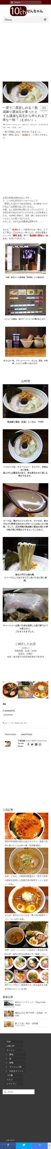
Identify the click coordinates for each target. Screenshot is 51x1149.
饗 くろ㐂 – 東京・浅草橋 (26, 1023)
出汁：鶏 (37, 124)
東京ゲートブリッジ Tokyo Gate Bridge (30, 1002)
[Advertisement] (25, 49)
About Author (10, 734)
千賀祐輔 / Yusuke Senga (22, 743)
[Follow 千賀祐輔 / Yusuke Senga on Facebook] (28, 744)
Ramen (14, 124)
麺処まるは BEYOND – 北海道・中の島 (31, 1013)
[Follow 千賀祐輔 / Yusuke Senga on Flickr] (36, 744)
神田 (25, 723)
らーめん (11, 723)
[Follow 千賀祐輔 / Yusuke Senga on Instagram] (40, 744)
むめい (6, 723)
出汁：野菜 (30, 124)
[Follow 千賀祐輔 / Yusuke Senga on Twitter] (32, 744)
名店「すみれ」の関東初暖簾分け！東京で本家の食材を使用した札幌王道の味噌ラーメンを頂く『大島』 (26, 879)
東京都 (43, 124)
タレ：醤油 (21, 124)
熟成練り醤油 (19, 723)
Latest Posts (26, 734)
